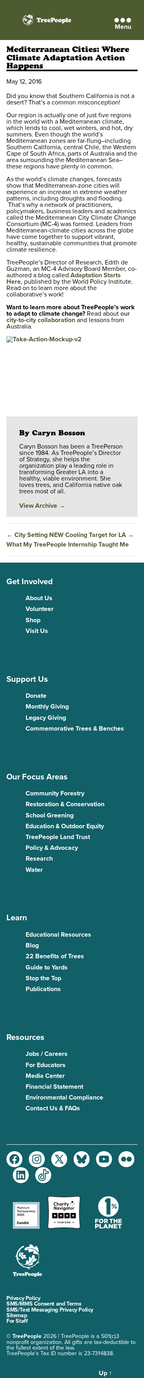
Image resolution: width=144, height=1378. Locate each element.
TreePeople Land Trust (58, 837)
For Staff (17, 1321)
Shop (33, 620)
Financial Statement (54, 1087)
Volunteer (40, 609)
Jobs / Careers (47, 1054)
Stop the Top (43, 978)
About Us (39, 598)
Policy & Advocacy (52, 848)
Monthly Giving (47, 707)
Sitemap (16, 1315)
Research (39, 859)
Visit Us (37, 631)
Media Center (45, 1076)
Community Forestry (55, 793)
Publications (43, 989)
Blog (32, 945)
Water (34, 870)
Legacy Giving (46, 718)
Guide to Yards (47, 967)
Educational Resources (58, 935)
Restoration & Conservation (65, 804)
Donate (36, 696)
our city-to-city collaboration (68, 317)
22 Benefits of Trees (55, 956)
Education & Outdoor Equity (65, 826)
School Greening (50, 815)
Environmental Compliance (64, 1098)
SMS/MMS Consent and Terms (43, 1303)
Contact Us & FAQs (53, 1108)
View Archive (42, 506)
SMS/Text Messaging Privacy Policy (49, 1309)
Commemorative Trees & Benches (75, 729)
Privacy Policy (23, 1298)
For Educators (46, 1065)
